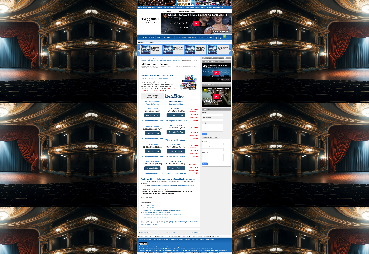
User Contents (182, 239)
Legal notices (174, 239)
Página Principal (171, 232)
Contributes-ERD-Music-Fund (211, 236)
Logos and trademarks (159, 252)
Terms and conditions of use (207, 239)
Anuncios (147, 58)
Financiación (158, 58)
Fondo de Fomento (166, 58)
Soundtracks (208, 37)
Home (142, 58)
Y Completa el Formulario (152, 121)
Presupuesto (163, 60)
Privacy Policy (161, 239)
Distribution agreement (193, 239)
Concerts (151, 37)
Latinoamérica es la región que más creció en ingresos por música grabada (162, 214)
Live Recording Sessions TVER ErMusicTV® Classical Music (170, 49)
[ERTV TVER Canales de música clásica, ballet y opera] (184, 5)
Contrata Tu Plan (152, 115)
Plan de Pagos (151, 60)
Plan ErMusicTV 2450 (148, 205)
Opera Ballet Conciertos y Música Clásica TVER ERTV (199, 250)
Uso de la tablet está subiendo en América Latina (155, 217)
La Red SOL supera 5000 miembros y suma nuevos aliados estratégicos (162, 210)
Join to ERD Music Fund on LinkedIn (192, 236)
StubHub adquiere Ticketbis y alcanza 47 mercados (156, 212)
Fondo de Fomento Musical (178, 58)
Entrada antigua (196, 232)
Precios (157, 60)
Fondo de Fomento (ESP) (145, 236)
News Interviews (168, 37)
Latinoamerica (188, 58)
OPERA (145, 37)
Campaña (152, 58)
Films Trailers (192, 37)
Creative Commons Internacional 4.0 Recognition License (171, 247)
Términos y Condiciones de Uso (185, 185)
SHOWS (200, 37)
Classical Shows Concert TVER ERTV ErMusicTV (149, 48)
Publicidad (169, 60)
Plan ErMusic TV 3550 (148, 208)
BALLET (159, 37)
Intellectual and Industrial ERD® (180, 252)
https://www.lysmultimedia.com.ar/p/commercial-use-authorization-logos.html (194, 248)
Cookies (167, 239)
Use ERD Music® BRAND (174, 236)
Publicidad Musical (177, 60)
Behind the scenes (181, 37)
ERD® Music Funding (159, 236)
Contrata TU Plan (176, 115)
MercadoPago (144, 60)
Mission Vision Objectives (149, 239)
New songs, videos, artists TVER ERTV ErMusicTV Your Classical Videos (216, 49)
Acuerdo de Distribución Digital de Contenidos (163, 185)
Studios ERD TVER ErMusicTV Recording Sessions (193, 48)
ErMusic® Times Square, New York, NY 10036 (212, 252)
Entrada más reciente (144, 232)
